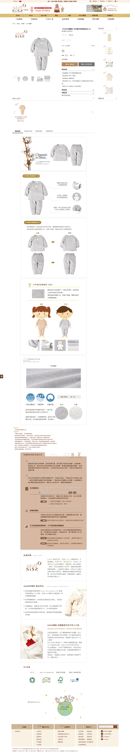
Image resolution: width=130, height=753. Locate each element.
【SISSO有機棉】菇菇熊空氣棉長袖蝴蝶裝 (107, 77)
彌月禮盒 (60, 1)
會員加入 (102, 1)
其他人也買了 (16, 98)
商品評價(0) (38, 131)
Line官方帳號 (107, 734)
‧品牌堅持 (60, 739)
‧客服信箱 (89, 731)
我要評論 (71, 35)
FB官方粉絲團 (108, 731)
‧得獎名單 (89, 736)
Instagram (106, 736)
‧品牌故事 (38, 734)
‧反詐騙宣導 (90, 742)
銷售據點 (81, 19)
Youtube (106, 739)
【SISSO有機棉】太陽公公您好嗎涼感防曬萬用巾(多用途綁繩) (107, 90)
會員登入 (95, 1)
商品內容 (17, 131)
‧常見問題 (80, 731)
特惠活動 (95, 15)
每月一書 (50, 19)
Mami (31, 15)
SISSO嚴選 (82, 15)
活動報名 (110, 15)
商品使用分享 (28, 131)
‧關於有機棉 (61, 731)
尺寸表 (93, 45)
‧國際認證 (60, 742)
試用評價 (66, 19)
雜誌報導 (111, 19)
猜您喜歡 (101, 28)
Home (13, 23)
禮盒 (56, 15)
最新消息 (34, 19)
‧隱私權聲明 (81, 739)
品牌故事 (19, 19)
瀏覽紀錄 (101, 98)
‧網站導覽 (80, 736)
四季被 (74, 1)
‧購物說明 (80, 734)
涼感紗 (55, 1)
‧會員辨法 (38, 736)
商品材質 (64, 69)
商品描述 (64, 90)
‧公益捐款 (38, 744)
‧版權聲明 (89, 739)
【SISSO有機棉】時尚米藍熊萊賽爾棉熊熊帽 (107, 64)
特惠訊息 (64, 92)
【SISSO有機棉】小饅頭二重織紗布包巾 (107, 37)
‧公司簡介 (38, 731)
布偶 (52, 1)
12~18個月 (29, 23)
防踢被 (71, 1)
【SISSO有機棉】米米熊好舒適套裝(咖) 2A (20, 117)
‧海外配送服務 (82, 742)
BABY (23, 23)
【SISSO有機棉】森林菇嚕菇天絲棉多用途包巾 (107, 50)
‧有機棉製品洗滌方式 (63, 734)
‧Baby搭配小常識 (62, 736)
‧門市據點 (38, 742)
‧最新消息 (38, 739)
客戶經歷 (96, 19)
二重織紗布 (66, 1)
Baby (18, 15)
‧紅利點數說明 (82, 744)
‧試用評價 (17, 731)
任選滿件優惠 (66, 95)
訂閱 (115, 726)
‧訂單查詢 (89, 734)
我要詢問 (49, 131)
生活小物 (44, 15)
